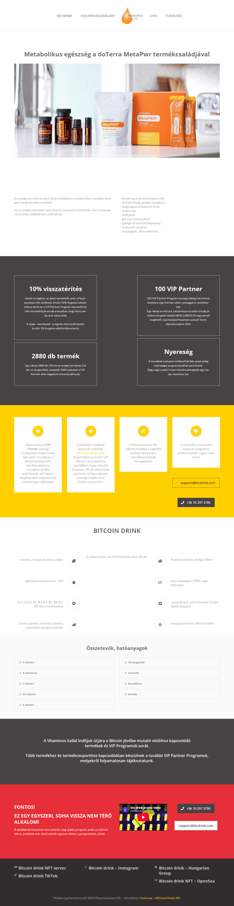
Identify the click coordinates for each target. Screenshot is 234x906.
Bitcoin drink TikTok (38, 876)
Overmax (146, 898)
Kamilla (132, 694)
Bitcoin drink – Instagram (113, 868)
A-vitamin (28, 662)
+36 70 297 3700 (198, 502)
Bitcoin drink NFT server (42, 868)
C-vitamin (28, 683)
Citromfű (133, 673)
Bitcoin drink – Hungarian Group (184, 870)
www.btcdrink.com (91, 453)
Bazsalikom (135, 683)
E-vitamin (28, 704)
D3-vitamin (29, 694)
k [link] (63, 198)
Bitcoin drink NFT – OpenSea (187, 881)
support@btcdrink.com (198, 483)
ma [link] (163, 202)
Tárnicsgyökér (136, 662)
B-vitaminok (30, 673)
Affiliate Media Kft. (168, 898)
